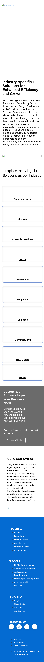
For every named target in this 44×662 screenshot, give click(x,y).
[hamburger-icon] (40, 5)
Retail (22, 259)
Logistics (22, 319)
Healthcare (23, 279)
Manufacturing (23, 339)
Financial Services (22, 239)
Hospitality (23, 299)
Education (22, 219)
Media (22, 377)
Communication (23, 199)
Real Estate (22, 360)
